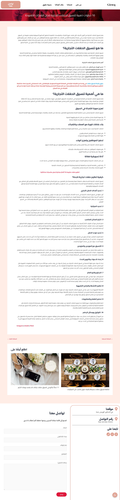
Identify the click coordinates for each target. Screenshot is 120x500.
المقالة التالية (12, 339)
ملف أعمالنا (59, 4)
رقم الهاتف (63, 445)
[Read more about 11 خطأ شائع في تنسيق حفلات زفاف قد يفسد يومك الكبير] (35, 369)
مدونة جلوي (47, 4)
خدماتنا (69, 4)
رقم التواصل (106, 419)
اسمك (65, 427)
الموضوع (64, 454)
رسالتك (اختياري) (62, 462)
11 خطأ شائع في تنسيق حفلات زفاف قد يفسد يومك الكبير (38, 387)
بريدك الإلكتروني (62, 436)
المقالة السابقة (107, 339)
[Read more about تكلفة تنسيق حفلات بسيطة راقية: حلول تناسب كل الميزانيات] (85, 370)
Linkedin (26, 325)
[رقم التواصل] (116, 419)
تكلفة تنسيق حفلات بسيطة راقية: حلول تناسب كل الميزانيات (88, 389)
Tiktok (32, 325)
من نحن (78, 4)
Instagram (20, 325)
